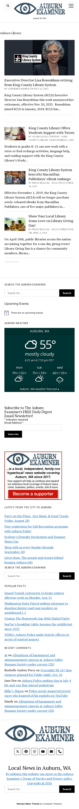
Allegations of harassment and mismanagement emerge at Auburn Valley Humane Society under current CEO (33, 659)
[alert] (39, 313)
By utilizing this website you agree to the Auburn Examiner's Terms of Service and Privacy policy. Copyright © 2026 (39, 778)
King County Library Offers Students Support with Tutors (51, 130)
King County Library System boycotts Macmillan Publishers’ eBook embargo (50, 174)
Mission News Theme (28, 803)
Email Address (13, 422)
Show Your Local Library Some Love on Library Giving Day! (51, 221)
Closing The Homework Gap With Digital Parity (37, 618)
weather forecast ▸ (39, 389)
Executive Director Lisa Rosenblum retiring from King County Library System (38, 82)
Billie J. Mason (14, 691)
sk (5, 655)
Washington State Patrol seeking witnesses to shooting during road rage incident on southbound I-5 (36, 608)
